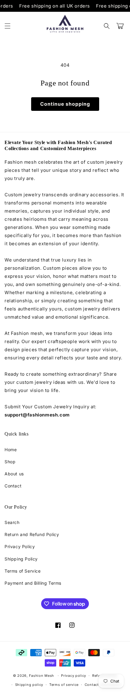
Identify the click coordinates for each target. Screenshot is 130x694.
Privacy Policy (20, 546)
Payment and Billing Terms (33, 583)
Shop (10, 461)
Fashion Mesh (41, 675)
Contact (13, 485)
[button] (7, 26)
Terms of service (64, 685)
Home (11, 449)
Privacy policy (73, 675)
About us (14, 473)
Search (12, 522)
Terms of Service (23, 571)
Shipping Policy (21, 558)
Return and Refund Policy (32, 534)
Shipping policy (29, 685)
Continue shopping (65, 104)
